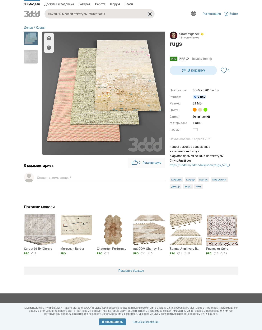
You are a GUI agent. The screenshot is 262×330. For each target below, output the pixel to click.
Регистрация (212, 14)
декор (175, 186)
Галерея (85, 4)
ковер (190, 179)
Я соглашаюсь (112, 322)
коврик (176, 179)
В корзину (196, 70)
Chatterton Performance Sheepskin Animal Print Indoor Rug (112, 249)
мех (198, 186)
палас (203, 179)
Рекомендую (149, 163)
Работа (100, 4)
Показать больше (131, 270)
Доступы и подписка (59, 4)
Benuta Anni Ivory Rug (185, 249)
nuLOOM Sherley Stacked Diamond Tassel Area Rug (148, 249)
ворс (188, 186)
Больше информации (146, 321)
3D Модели (32, 4)
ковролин (219, 179)
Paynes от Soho (217, 249)
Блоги (128, 4)
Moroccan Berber (72, 249)
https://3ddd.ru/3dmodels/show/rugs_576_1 (200, 165)
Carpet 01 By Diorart (38, 249)
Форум (115, 4)
